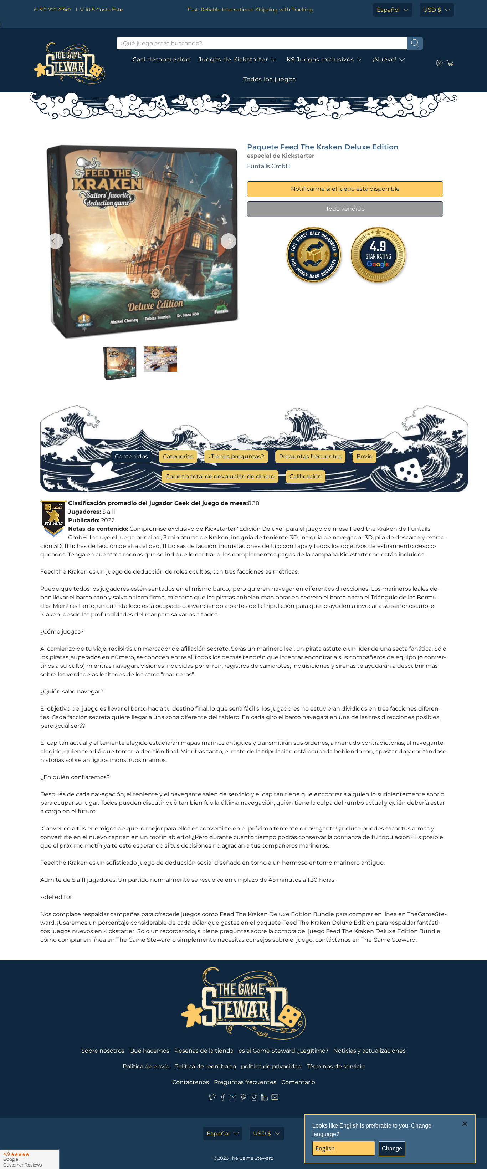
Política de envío (146, 1066)
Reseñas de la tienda (204, 1050)
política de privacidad (271, 1066)
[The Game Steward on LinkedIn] (264, 1099)
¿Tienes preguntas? (236, 456)
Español (388, 9)
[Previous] (55, 241)
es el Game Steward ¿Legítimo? (283, 1050)
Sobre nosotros (102, 1050)
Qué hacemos (149, 1050)
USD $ (432, 9)
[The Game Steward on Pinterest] (243, 1099)
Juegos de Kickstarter (233, 59)
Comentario (298, 1082)
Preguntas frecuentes (310, 456)
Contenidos (131, 456)
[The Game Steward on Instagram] (254, 1099)
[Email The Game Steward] (274, 1099)
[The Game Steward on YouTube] (233, 1099)
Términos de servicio (336, 1066)
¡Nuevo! (385, 59)
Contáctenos (190, 1082)
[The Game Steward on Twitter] (212, 1099)
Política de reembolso (205, 1066)
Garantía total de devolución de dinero (220, 476)
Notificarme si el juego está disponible (345, 188)
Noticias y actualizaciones (369, 1050)
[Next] (228, 241)
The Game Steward (252, 1158)
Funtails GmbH (268, 166)
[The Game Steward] (69, 63)
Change (392, 1148)
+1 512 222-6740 (52, 9)
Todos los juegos (270, 79)
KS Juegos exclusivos (320, 59)
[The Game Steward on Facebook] (222, 1099)
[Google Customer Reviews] (29, 1159)
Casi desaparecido (161, 59)
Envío (365, 456)
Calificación (305, 476)
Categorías (178, 456)
